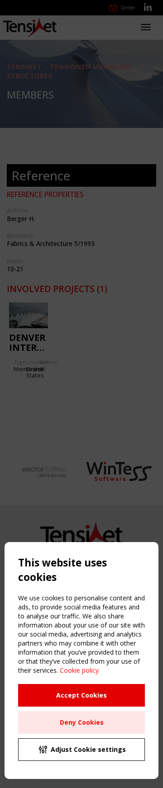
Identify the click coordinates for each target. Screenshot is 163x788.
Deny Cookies (82, 722)
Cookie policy (79, 670)
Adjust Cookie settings (88, 749)
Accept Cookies (81, 695)
